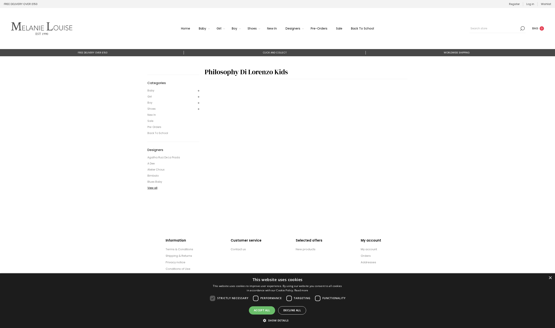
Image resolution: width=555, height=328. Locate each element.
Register (514, 4)
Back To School (157, 133)
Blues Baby (154, 182)
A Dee (151, 163)
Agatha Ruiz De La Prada (163, 157)
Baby (150, 90)
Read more (301, 290)
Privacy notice (175, 262)
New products (305, 249)
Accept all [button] (262, 310)
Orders (366, 256)
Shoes (151, 109)
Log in (530, 4)
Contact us (238, 249)
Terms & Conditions (179, 249)
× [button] (550, 278)
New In (151, 115)
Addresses (368, 262)
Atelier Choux (156, 169)
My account (369, 249)
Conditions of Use (178, 269)
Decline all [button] (292, 310)
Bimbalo (153, 175)
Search (522, 28)
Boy (149, 102)
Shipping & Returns (179, 256)
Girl (149, 96)
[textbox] (494, 28)
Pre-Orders (154, 127)
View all (152, 188)
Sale (150, 121)
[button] (277, 320)
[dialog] (277, 300)
